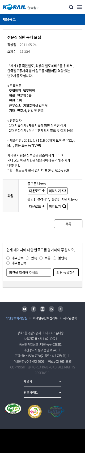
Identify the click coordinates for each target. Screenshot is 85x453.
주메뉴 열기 (79, 7)
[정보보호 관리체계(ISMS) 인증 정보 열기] (56, 411)
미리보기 (55, 190)
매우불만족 (19, 263)
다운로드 (35, 190)
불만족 (62, 258)
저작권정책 (70, 318)
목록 (68, 223)
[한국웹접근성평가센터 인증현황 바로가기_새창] (13, 411)
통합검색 (71, 7)
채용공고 (9, 19)
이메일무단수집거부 (45, 318)
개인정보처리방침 (16, 318)
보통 (48, 258)
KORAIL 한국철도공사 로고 (21, 7)
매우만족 (18, 258)
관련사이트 (31, 392)
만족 (34, 258)
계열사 (28, 381)
